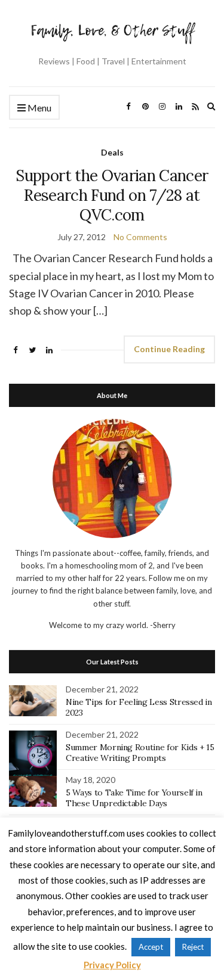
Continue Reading (169, 349)
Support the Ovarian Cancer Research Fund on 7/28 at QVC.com (112, 195)
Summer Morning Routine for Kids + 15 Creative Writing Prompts (140, 752)
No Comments (140, 237)
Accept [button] (151, 947)
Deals (112, 152)
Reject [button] (193, 947)
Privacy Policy (112, 964)
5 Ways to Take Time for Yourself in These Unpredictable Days (134, 798)
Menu (38, 107)
